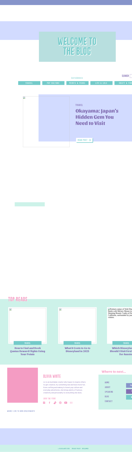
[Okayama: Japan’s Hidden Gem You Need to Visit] (46, 121)
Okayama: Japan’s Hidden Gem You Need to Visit (97, 116)
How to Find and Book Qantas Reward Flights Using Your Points (27, 351)
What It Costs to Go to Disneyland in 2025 (77, 349)
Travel (79, 105)
